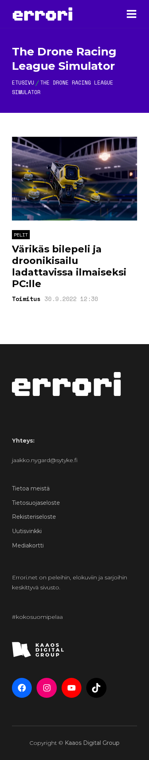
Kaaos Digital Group (92, 742)
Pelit (21, 234)
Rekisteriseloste (34, 516)
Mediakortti (28, 545)
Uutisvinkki (27, 531)
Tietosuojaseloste (36, 502)
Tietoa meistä (31, 488)
